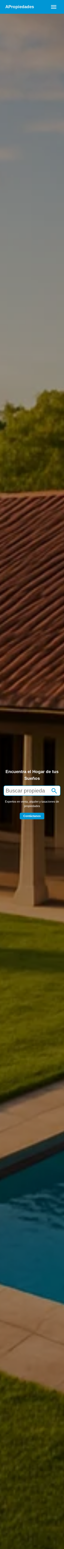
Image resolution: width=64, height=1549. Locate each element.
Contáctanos (32, 816)
